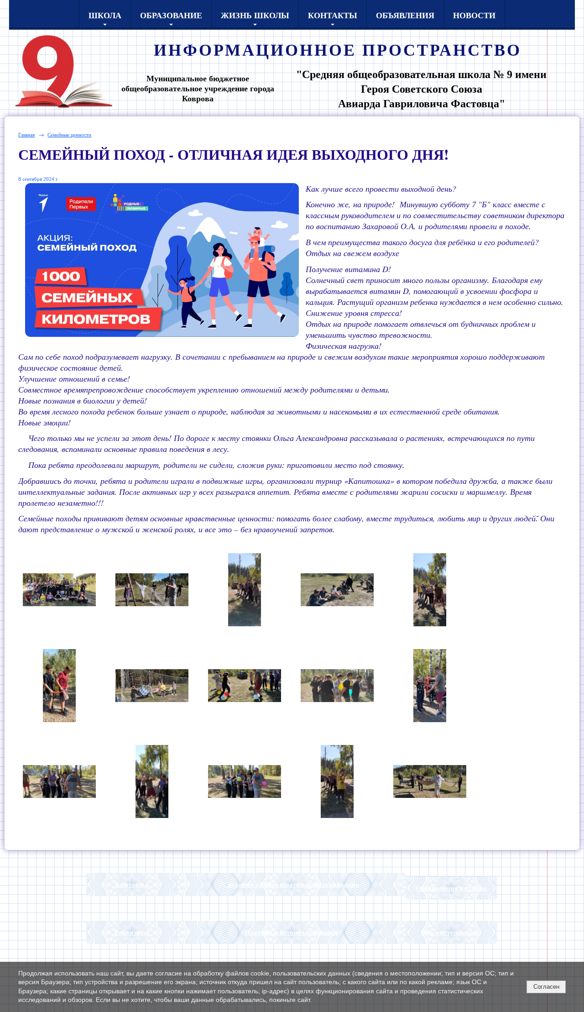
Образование (171, 15)
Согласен (546, 986)
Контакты (332, 15)
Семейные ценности (69, 134)
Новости (474, 15)
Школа (105, 15)
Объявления (405, 15)
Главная (26, 134)
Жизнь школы (255, 15)
